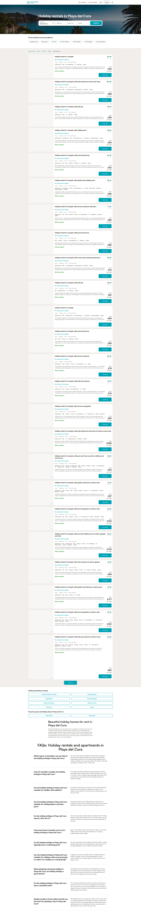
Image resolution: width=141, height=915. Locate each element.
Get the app (83, 2)
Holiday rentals (31, 51)
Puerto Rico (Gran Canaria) (49, 694)
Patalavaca (49, 707)
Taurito (92, 707)
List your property (92, 2)
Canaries (44, 51)
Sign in (101, 2)
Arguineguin (49, 698)
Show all (70, 682)
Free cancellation (100, 41)
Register (107, 2)
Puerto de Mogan (92, 698)
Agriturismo (44, 41)
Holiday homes (34, 41)
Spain (38, 51)
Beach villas (49, 715)
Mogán (49, 51)
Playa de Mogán (92, 694)
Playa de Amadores (49, 703)
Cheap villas (92, 715)
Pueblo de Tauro (91, 703)
